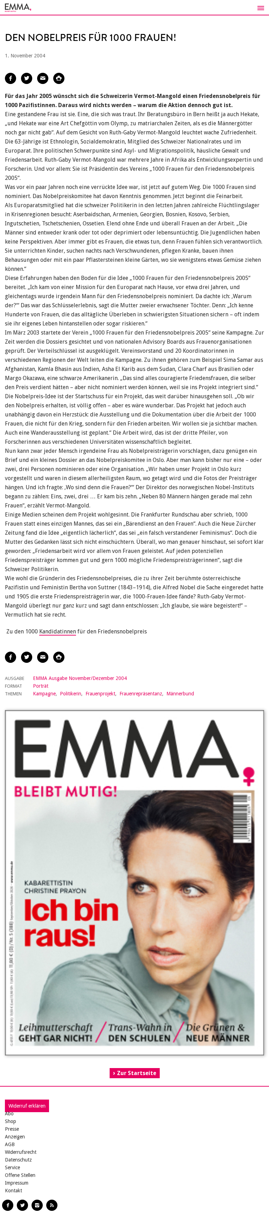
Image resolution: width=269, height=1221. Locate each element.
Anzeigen (15, 1136)
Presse (12, 1129)
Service (12, 1167)
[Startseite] (134, 7)
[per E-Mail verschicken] (42, 78)
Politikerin (70, 693)
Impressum (16, 1183)
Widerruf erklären (27, 1106)
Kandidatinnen (57, 631)
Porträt (40, 686)
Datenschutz (18, 1160)
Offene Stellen (20, 1175)
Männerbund (180, 693)
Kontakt (13, 1190)
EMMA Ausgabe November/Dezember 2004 (80, 678)
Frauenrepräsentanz (140, 693)
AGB (10, 1144)
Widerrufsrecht (20, 1152)
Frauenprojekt (100, 693)
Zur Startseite (136, 1073)
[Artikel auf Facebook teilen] (10, 78)
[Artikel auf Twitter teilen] (26, 78)
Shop (10, 1121)
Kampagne (44, 693)
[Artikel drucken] (58, 78)
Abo (9, 1113)
